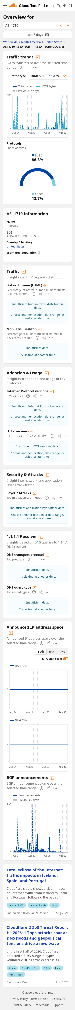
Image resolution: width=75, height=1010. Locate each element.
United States (16, 246)
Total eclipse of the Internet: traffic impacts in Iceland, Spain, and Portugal (35, 875)
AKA (9, 232)
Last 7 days (40, 35)
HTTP (38, 155)
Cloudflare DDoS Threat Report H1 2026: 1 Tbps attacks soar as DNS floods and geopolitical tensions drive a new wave (37, 935)
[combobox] (29, 25)
